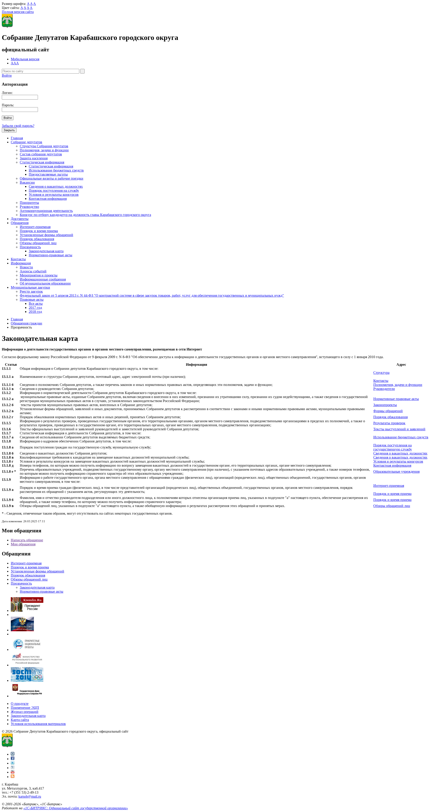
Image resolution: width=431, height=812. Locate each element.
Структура (381, 372)
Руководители (384, 389)
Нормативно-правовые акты (50, 255)
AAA (15, 63)
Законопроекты (385, 405)
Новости (26, 267)
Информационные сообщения (43, 279)
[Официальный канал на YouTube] (12, 772)
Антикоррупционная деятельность (46, 211)
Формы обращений (388, 411)
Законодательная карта (46, 251)
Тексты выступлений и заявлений (399, 429)
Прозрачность (30, 247)
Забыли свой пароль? (18, 126)
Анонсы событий (33, 271)
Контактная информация (48, 198)
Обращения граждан (26, 323)
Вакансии (27, 182)
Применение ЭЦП (25, 708)
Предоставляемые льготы (48, 174)
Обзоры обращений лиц (38, 243)
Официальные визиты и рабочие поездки (51, 178)
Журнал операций (24, 712)
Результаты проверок (389, 423)
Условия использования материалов (38, 724)
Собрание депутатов (26, 142)
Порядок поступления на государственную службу (392, 447)
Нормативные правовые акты (396, 399)
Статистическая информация (42, 162)
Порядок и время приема (39, 231)
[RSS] (12, 777)
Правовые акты (32, 299)
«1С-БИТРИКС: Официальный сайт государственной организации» (75, 808)
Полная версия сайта (18, 12)
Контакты (18, 259)
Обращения (20, 223)
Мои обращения (23, 544)
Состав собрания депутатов (41, 154)
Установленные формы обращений (46, 235)
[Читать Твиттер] (12, 763)
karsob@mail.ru (29, 796)
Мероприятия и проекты (38, 275)
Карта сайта (20, 720)
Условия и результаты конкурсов (54, 194)
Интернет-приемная (35, 227)
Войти (7, 75)
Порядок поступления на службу (54, 190)
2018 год (35, 311)
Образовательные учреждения (396, 471)
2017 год (35, 307)
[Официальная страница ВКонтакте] (12, 754)
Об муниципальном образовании (45, 283)
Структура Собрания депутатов (44, 146)
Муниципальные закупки (30, 287)
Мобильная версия (25, 59)
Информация (21, 263)
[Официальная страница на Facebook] (12, 759)
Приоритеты (29, 203)
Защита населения (34, 158)
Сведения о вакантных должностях (56, 186)
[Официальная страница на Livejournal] (12, 768)
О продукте (20, 703)
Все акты (36, 303)
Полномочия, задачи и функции (44, 150)
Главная (17, 138)
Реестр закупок (31, 291)
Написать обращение (27, 540)
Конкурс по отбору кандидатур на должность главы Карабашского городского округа (85, 215)
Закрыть (9, 130)
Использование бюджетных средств (56, 170)
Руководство (29, 207)
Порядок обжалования (37, 239)
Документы (20, 219)
